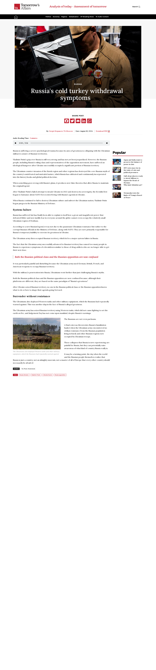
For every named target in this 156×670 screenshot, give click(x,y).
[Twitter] (72, 121)
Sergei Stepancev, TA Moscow (61, 131)
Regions (64, 17)
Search (135, 7)
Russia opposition (60, 375)
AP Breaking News (87, 17)
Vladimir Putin (36, 375)
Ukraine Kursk (47, 375)
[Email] (78, 121)
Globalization (74, 17)
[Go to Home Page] (26, 6)
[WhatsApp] (89, 121)
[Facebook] (66, 121)
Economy (56, 17)
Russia (78, 84)
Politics (48, 17)
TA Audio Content (102, 17)
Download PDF (102, 131)
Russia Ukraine (24, 375)
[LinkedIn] (83, 121)
